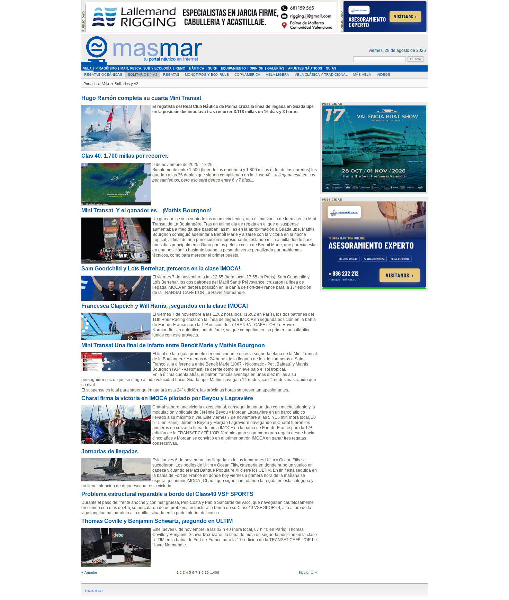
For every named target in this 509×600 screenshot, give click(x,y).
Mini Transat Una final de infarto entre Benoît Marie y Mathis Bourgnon (173, 345)
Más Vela (362, 74)
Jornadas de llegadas (109, 451)
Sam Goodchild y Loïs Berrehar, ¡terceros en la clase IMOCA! (160, 268)
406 (216, 572)
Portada (90, 84)
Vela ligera (277, 74)
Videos (383, 74)
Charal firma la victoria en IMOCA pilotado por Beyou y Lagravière (167, 398)
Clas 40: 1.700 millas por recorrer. (124, 156)
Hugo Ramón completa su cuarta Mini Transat (141, 98)
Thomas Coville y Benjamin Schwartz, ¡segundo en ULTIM (157, 521)
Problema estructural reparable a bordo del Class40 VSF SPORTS (167, 494)
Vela (105, 84)
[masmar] (142, 64)
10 (207, 572)
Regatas (171, 74)
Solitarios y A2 (143, 74)
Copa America (247, 74)
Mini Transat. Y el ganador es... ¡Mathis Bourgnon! (146, 210)
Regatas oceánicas (103, 74)
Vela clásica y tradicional (321, 74)
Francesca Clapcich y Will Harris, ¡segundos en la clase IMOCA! (164, 306)
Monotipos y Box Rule (207, 74)
